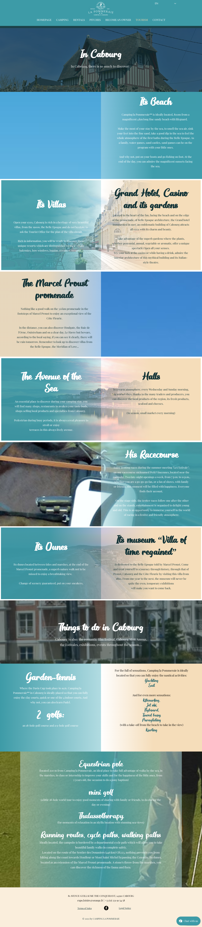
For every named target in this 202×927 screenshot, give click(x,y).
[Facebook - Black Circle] (106, 908)
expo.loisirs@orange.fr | (91, 900)
